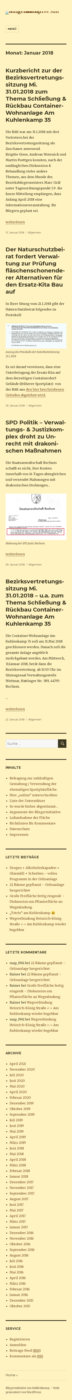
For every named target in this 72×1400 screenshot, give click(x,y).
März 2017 (18, 1221)
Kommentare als (26, 1356)
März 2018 (18, 1165)
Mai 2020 (17, 1086)
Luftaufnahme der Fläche (30, 818)
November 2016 (22, 1238)
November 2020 (22, 1069)
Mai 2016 (17, 1272)
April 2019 (18, 1137)
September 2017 (22, 1193)
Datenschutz (20, 829)
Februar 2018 (20, 1171)
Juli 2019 (16, 1120)
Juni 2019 (17, 1126)
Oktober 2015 (20, 1306)
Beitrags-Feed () (25, 1350)
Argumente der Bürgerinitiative (35, 812)
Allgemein (34, 232)
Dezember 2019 (22, 1103)
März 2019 (18, 1143)
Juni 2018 (17, 1148)
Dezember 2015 (21, 1300)
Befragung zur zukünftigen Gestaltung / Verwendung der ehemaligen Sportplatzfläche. (33, 783)
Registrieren (20, 1339)
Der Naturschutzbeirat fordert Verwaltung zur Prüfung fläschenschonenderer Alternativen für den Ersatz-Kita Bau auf (35, 270)
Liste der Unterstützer (27, 801)
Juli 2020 (17, 1075)
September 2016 (22, 1250)
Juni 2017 (17, 1205)
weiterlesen (15, 222)
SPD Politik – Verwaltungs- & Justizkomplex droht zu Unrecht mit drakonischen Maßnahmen (36, 436)
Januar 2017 (19, 1227)
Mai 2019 (17, 1131)
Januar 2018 (19, 1176)
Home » (12, 1375)
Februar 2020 (20, 1098)
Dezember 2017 (21, 1182)
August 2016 (19, 1255)
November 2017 (22, 1188)
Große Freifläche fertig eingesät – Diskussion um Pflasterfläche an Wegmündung (37, 901)
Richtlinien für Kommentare (33, 823)
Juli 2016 (16, 1261)
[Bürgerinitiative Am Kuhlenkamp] (36, 12)
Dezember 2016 (22, 1233)
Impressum (19, 835)
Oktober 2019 (20, 1109)
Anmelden (18, 1345)
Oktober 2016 (20, 1244)
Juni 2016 (17, 1267)
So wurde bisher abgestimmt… (34, 806)
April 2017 (18, 1216)
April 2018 (18, 1160)
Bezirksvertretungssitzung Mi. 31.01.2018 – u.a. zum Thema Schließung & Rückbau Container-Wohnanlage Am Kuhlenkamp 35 (36, 602)
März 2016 (18, 1283)
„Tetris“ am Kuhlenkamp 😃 (32, 913)
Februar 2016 (20, 1289)
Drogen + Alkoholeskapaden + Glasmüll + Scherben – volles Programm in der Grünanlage (34, 873)
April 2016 (18, 1278)
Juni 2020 (17, 1081)
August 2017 (19, 1199)
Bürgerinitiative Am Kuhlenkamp (27, 1388)
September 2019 (22, 1114)
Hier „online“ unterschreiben (33, 795)
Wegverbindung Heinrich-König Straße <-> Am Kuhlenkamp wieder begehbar (38, 924)
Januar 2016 (19, 1295)
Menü (12, 28)
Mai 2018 (17, 1154)
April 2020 (18, 1092)
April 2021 (18, 1064)
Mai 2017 (16, 1210)
